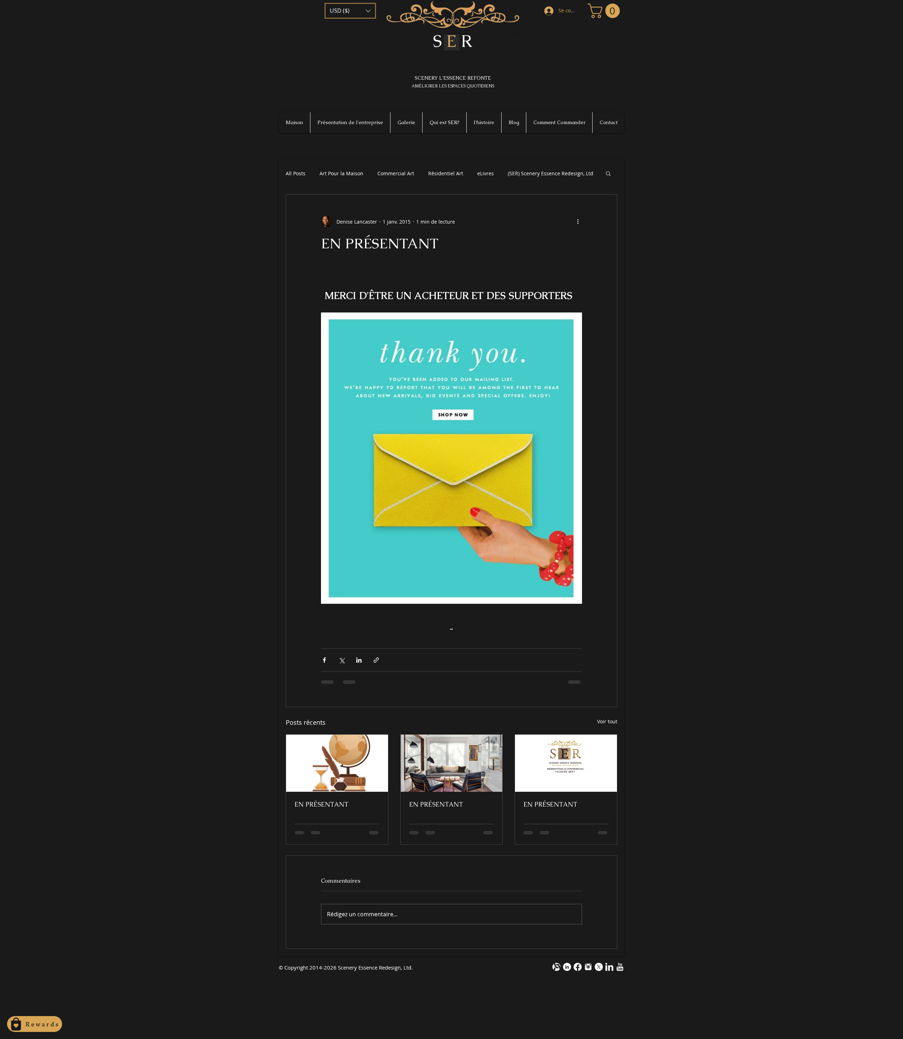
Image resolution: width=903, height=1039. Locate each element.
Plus (513, 173)
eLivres (485, 173)
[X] (599, 967)
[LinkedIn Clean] (609, 967)
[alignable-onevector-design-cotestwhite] (556, 967)
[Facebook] (578, 967)
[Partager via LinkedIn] (359, 660)
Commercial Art (395, 173)
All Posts (295, 173)
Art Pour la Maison (341, 173)
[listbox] (350, 11)
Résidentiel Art (445, 173)
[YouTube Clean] (620, 967)
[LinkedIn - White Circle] (567, 967)
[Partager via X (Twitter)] (341, 660)
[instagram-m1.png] (588, 967)
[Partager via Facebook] (324, 660)
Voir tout (607, 721)
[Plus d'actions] (578, 221)
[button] (350, 11)
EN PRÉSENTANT (322, 804)
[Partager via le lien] (376, 660)
